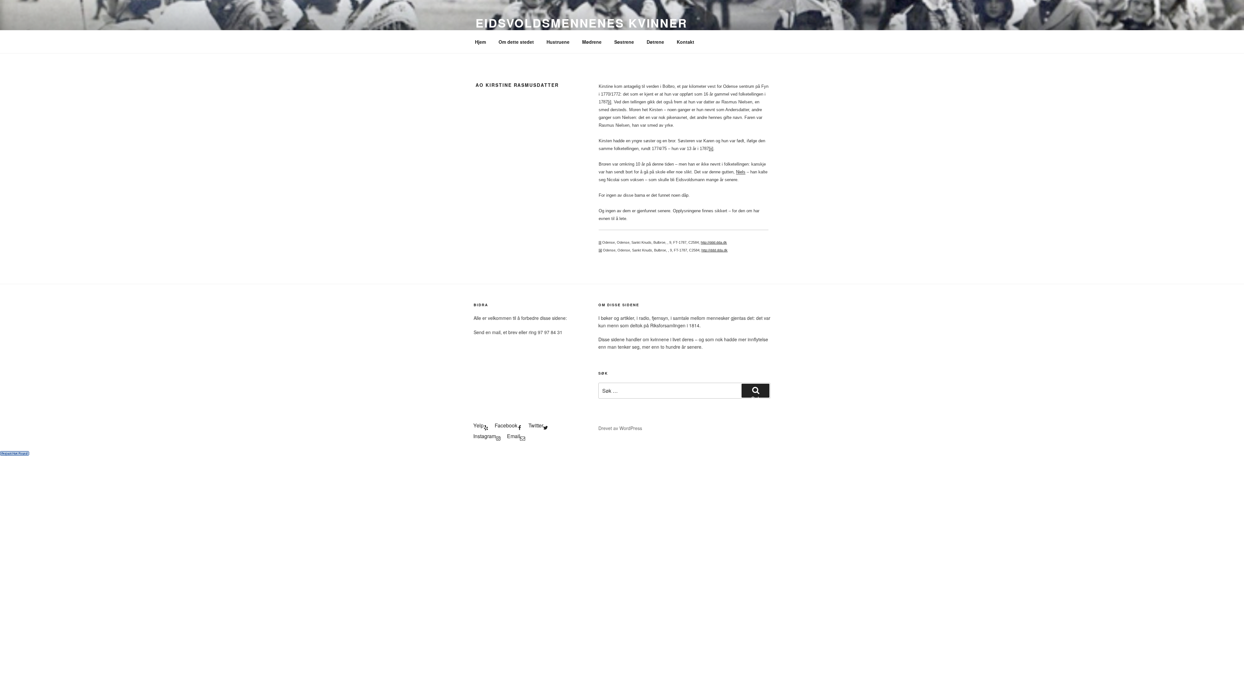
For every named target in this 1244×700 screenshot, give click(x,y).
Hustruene (558, 42)
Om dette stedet (516, 42)
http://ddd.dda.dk (714, 242)
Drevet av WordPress (620, 428)
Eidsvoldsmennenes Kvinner (581, 22)
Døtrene (655, 42)
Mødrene (592, 42)
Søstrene (624, 42)
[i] (609, 101)
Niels (740, 171)
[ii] (711, 148)
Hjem (480, 42)
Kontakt (685, 42)
